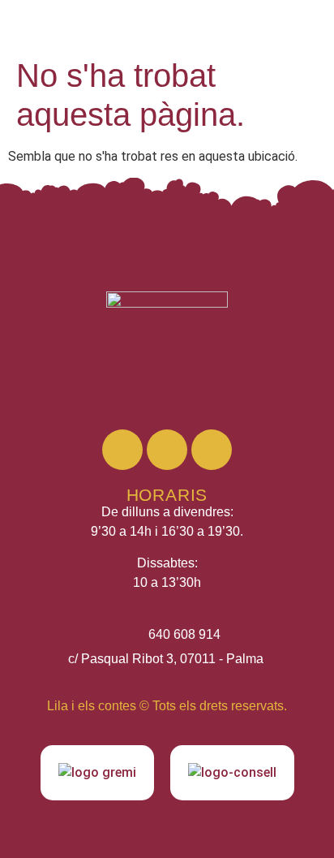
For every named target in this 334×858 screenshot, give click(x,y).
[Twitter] (211, 449)
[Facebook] (167, 449)
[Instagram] (122, 449)
